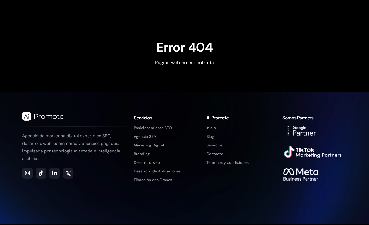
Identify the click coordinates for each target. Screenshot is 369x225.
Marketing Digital (149, 145)
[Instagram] (27, 173)
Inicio (211, 127)
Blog (210, 136)
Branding (142, 153)
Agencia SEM (145, 136)
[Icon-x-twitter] (68, 173)
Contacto (214, 153)
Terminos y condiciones (227, 162)
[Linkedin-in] (54, 173)
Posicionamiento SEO (153, 127)
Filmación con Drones (153, 179)
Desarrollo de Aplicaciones (157, 171)
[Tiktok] (41, 173)
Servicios (214, 145)
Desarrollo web (147, 162)
